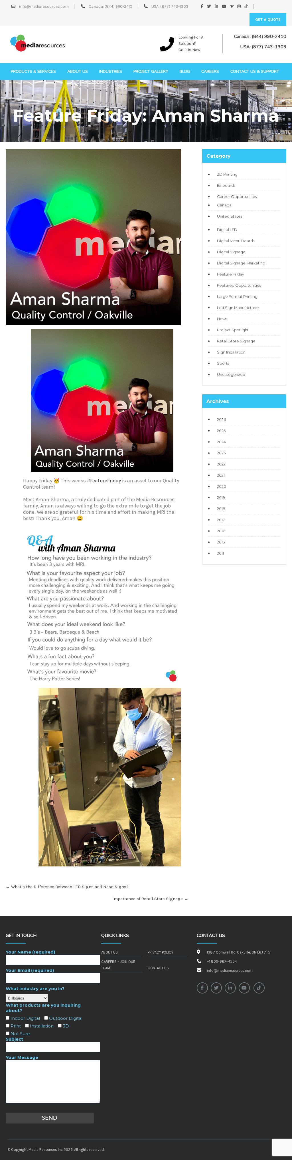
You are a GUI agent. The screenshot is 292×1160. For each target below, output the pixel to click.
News (222, 318)
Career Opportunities (237, 196)
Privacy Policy (160, 952)
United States (229, 216)
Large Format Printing (237, 296)
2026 (221, 419)
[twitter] (216, 988)
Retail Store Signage (236, 341)
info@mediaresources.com (43, 6)
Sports (223, 363)
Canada (224, 205)
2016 (221, 531)
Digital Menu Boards (235, 240)
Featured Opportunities (239, 285)
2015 (221, 542)
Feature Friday (230, 274)
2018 (221, 508)
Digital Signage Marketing (241, 263)
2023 (221, 453)
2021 (221, 475)
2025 (221, 430)
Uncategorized (231, 374)
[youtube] (244, 988)
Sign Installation (231, 352)
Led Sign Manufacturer (238, 307)
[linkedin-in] (230, 988)
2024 (221, 441)
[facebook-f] (202, 988)
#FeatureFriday (104, 480)
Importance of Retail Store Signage (150, 898)
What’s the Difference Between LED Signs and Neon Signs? (67, 886)
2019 (221, 497)
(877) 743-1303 (174, 6)
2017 (221, 519)
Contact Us (158, 968)
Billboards (226, 185)
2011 (220, 553)
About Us (109, 952)
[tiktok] (259, 988)
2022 (221, 464)
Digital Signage (231, 252)
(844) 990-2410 (118, 6)
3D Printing (227, 174)
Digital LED (227, 229)
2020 (221, 486)
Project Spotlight (233, 330)
